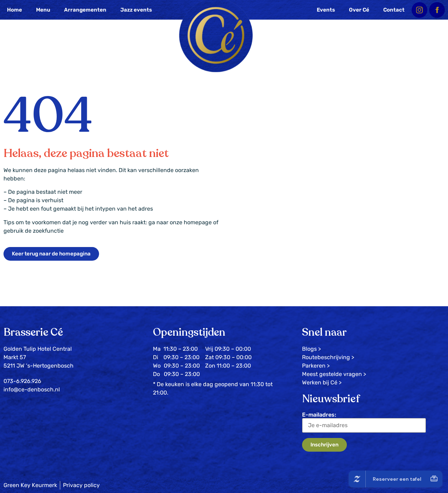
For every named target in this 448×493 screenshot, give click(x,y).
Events (326, 10)
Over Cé (359, 10)
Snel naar (324, 332)
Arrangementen (85, 10)
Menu (43, 10)
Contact (394, 10)
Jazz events (136, 10)
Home (14, 10)
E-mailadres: (319, 414)
